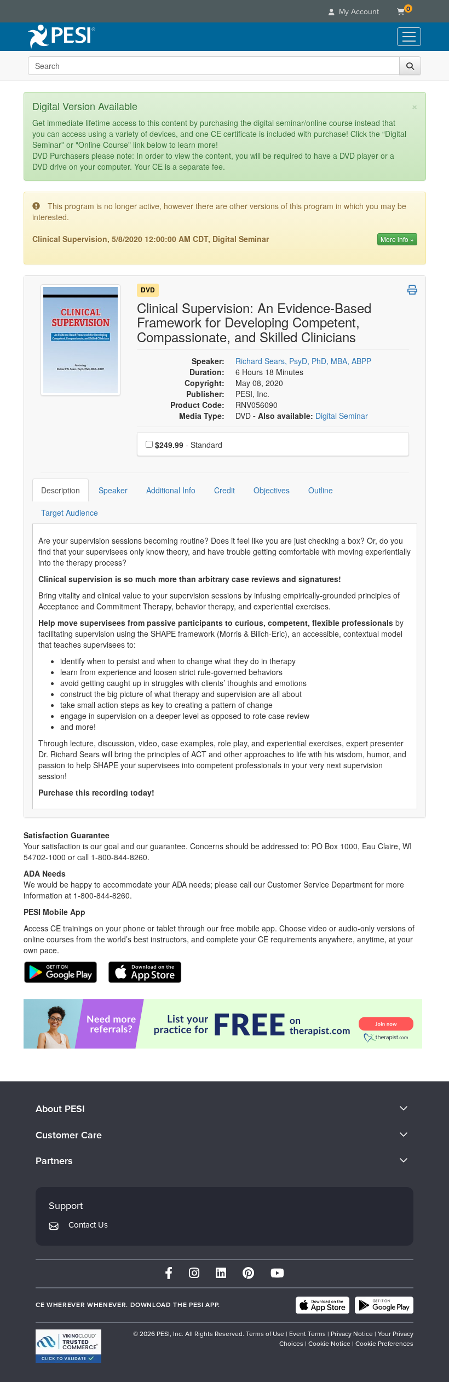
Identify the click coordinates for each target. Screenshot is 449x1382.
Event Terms (307, 1334)
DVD (148, 290)
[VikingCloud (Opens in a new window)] (68, 1346)
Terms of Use (265, 1334)
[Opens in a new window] (225, 1024)
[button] (412, 290)
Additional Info (170, 490)
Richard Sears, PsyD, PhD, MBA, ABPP (303, 360)
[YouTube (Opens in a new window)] (277, 1273)
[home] (61, 37)
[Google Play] (384, 1305)
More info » (397, 239)
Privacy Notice (352, 1334)
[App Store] (322, 1305)
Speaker (113, 490)
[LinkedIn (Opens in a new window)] (221, 1273)
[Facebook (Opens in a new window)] (168, 1273)
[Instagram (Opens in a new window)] (194, 1273)
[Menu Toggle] (409, 36)
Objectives (272, 490)
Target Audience (69, 512)
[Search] (410, 65)
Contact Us (88, 1225)
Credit (224, 490)
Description (60, 490)
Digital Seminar (341, 415)
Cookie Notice (329, 1344)
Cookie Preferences (384, 1344)
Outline (320, 490)
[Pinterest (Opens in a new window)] (248, 1273)
